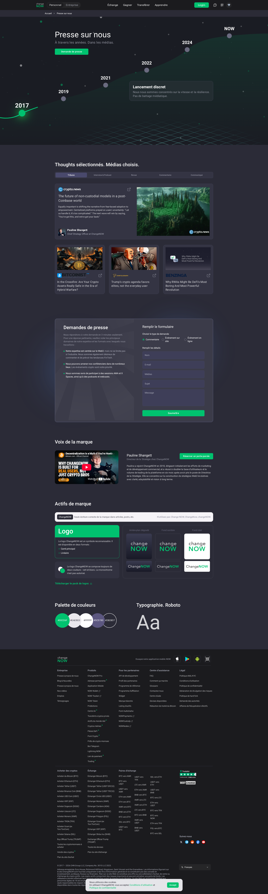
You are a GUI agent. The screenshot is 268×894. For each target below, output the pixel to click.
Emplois (60, 696)
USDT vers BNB (154, 791)
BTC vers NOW (154, 816)
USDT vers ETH (154, 783)
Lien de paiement (95, 756)
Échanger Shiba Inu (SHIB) (99, 834)
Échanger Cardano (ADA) (98, 806)
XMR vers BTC (125, 807)
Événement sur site (172, 340)
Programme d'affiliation (129, 691)
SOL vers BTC (124, 822)
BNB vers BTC (141, 795)
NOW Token (93, 701)
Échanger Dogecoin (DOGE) (99, 811)
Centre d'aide (155, 696)
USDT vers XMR (123, 790)
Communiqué (197, 175)
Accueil (48, 13)
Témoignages (63, 701)
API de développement (128, 676)
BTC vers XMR (125, 776)
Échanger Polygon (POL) (98, 816)
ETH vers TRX (156, 823)
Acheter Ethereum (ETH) (67, 781)
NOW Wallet (93, 691)
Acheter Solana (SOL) (66, 834)
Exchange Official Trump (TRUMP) (98, 840)
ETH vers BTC (125, 802)
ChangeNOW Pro (95, 676)
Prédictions (92, 706)
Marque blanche (126, 701)
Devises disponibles (158, 701)
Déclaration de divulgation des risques (196, 691)
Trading (91, 761)
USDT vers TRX (139, 778)
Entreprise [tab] (72, 4)
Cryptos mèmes (94, 726)
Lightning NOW (94, 751)
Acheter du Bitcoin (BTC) (67, 776)
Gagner (127, 4)
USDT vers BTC (123, 828)
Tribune (71, 175)
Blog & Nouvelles (64, 681)
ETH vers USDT (154, 804)
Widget (122, 696)
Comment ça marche (159, 681)
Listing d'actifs (125, 706)
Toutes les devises (95, 847)
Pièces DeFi (92, 731)
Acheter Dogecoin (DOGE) (68, 806)
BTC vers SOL (156, 833)
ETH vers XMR (125, 797)
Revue (134, 175)
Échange (112, 4)
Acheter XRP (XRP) (65, 801)
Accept (172, 885)
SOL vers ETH (156, 777)
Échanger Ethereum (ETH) (99, 781)
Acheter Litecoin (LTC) (66, 811)
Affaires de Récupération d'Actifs (194, 706)
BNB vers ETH (125, 812)
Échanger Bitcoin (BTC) (98, 776)
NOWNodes (124, 726)
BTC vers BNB (141, 815)
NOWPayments (125, 716)
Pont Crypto (93, 736)
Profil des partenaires (128, 681)
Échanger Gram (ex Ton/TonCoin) (96, 822)
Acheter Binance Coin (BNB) (69, 791)
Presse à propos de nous (67, 676)
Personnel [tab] (55, 4)
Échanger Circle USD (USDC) (100, 796)
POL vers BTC (156, 828)
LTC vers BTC (140, 810)
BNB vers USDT (139, 829)
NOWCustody (125, 721)
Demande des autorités (189, 701)
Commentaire (165, 175)
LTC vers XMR (140, 785)
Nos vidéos (62, 691)
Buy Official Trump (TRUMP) (69, 839)
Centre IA (92, 711)
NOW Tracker (93, 696)
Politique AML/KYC (188, 676)
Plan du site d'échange (97, 852)
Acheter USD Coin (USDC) (68, 796)
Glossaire (154, 686)
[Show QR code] (207, 659)
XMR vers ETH (141, 805)
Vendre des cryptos (65, 852)
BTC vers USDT (122, 782)
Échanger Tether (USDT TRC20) (101, 791)
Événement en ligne (194, 340)
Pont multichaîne (126, 711)
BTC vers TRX (156, 810)
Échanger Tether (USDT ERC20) (101, 786)
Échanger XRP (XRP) (97, 829)
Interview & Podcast (102, 175)
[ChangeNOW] (40, 5)
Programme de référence (129, 686)
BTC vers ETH (125, 817)
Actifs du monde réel (96, 721)
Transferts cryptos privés (98, 716)
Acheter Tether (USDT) (66, 786)
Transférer (143, 4)
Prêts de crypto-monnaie (98, 741)
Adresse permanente (97, 681)
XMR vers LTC (140, 800)
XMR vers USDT (139, 821)
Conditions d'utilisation (189, 681)
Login (201, 4)
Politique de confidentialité (191, 686)
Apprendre (161, 4)
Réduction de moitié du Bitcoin (163, 706)
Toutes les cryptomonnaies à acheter (69, 845)
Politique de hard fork (189, 696)
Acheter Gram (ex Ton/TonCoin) (64, 827)
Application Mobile (96, 686)
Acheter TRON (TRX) (66, 821)
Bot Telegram (93, 746)
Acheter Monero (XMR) (67, 816)
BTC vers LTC (155, 797)
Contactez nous (156, 691)
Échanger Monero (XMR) (98, 801)
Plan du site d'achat (65, 857)
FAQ (151, 676)
